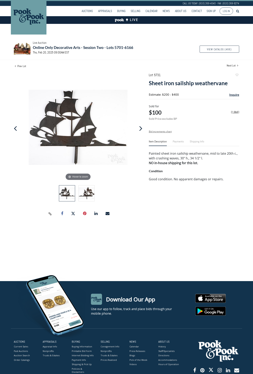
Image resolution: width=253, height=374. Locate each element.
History (162, 346)
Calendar (151, 11)
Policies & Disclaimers (78, 370)
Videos (133, 364)
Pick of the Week (138, 359)
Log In (226, 11)
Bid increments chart (160, 131)
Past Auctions (21, 351)
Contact (197, 11)
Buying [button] (121, 11)
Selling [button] (135, 11)
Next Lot (231, 65)
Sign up (211, 11)
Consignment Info (110, 346)
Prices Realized (109, 359)
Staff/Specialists (166, 351)
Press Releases (137, 351)
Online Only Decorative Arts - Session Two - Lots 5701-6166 (83, 47)
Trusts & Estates (51, 355)
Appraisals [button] (105, 11)
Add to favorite (236, 75)
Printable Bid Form (82, 351)
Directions (163, 355)
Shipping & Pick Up (82, 364)
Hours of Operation (168, 364)
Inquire (234, 94)
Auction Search (22, 355)
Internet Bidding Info (83, 355)
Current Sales (21, 346)
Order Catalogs (22, 359)
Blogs (132, 355)
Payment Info (79, 359)
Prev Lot (21, 66)
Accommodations (167, 359)
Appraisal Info (50, 346)
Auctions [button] (87, 11)
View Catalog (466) (219, 49)
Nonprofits (48, 351)
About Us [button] (180, 11)
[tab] (158, 143)
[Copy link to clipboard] (50, 213)
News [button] (166, 11)
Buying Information (82, 346)
